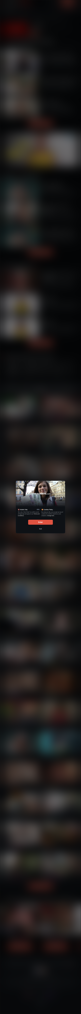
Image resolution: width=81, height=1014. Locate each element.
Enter (40, 522)
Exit (40, 529)
